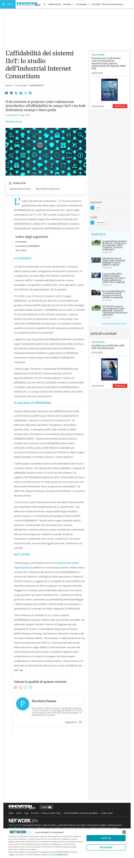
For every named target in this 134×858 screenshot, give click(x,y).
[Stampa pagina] (30, 93)
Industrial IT (37, 85)
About (11, 813)
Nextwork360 (15, 825)
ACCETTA (106, 838)
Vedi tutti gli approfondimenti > (114, 324)
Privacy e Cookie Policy (51, 813)
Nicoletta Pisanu (13, 121)
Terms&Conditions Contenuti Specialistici (80, 813)
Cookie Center (107, 813)
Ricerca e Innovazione (112, 4)
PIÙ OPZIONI (106, 847)
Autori (18, 813)
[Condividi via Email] (21, 93)
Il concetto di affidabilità (27, 245)
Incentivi (96, 4)
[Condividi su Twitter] (16, 93)
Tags (26, 813)
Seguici (45, 807)
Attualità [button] (67, 4)
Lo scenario (21, 241)
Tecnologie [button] (81, 4)
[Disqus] (46, 769)
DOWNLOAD (120, 106)
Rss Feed (35, 813)
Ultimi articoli (54, 4)
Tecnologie (21, 85)
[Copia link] (25, 93)
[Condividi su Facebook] (6, 93)
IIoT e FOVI (21, 250)
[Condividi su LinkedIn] (11, 93)
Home (8, 85)
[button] (8, 4)
